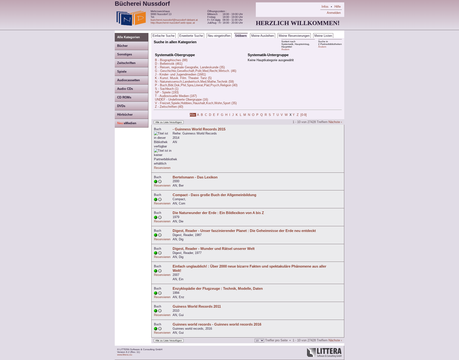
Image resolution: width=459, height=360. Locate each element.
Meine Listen (323, 36)
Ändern (322, 46)
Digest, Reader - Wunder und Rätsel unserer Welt (214, 249)
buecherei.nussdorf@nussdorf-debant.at (174, 19)
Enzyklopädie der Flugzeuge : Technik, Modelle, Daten (218, 288)
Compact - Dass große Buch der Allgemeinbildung (214, 195)
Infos (325, 6)
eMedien (126, 123)
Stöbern (241, 36)
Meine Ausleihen (262, 36)
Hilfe (337, 6)
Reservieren (162, 168)
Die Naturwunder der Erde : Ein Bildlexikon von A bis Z (218, 213)
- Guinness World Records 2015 (199, 129)
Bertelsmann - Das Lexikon (195, 177)
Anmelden (334, 13)
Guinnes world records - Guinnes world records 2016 (217, 324)
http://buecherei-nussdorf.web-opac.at (173, 22)
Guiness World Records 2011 (197, 306)
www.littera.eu (124, 354)
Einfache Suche (164, 36)
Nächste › (335, 122)
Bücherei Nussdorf (142, 3)
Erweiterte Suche (191, 36)
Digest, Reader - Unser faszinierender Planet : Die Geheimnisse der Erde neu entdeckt (244, 231)
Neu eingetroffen (219, 36)
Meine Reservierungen (294, 36)
